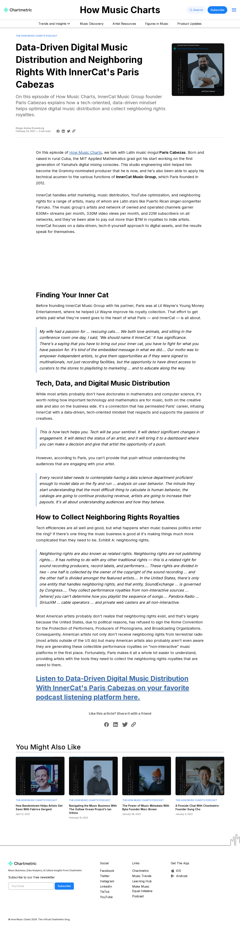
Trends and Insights (52, 24)
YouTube (106, 897)
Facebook (107, 871)
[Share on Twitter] (68, 131)
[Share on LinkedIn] (63, 131)
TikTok (105, 892)
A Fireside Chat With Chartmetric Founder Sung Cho (197, 807)
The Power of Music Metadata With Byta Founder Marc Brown (145, 807)
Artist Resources (124, 24)
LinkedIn (106, 886)
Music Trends (142, 876)
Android (181, 876)
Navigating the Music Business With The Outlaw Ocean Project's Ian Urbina (93, 809)
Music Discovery (92, 24)
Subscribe (217, 10)
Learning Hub (142, 881)
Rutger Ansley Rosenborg (30, 128)
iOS (178, 871)
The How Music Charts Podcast (36, 35)
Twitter (105, 876)
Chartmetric (140, 871)
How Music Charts (120, 9)
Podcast (138, 896)
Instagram (107, 881)
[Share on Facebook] (57, 131)
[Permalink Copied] (74, 131)
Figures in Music (156, 24)
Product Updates (189, 24)
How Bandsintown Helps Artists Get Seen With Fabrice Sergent (39, 807)
